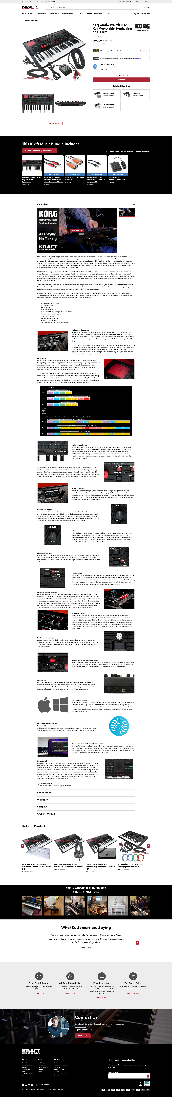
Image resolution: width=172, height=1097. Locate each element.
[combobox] (94, 7)
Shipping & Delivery (60, 1074)
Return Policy (58, 1076)
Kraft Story (41, 1063)
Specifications (44, 793)
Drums (24, 1071)
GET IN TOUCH (82, 1036)
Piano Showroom (43, 1067)
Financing (57, 1067)
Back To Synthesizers (31, 20)
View (48, 858)
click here (47, 785)
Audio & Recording (28, 1074)
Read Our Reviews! (133, 993)
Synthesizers (26, 1069)
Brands (24, 1076)
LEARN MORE (52, 1)
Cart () (146, 8)
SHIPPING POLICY (39, 993)
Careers (40, 1069)
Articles (40, 1071)
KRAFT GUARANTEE (101, 997)
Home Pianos (26, 1063)
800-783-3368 (80, 1027)
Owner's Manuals (46, 814)
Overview (42, 204)
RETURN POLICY (70, 993)
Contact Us (57, 1063)
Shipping (42, 807)
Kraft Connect (42, 1065)
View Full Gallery (54, 123)
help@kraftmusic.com (83, 1030)
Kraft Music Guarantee (60, 1065)
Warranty (42, 800)
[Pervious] (22, 846)
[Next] (148, 846)
